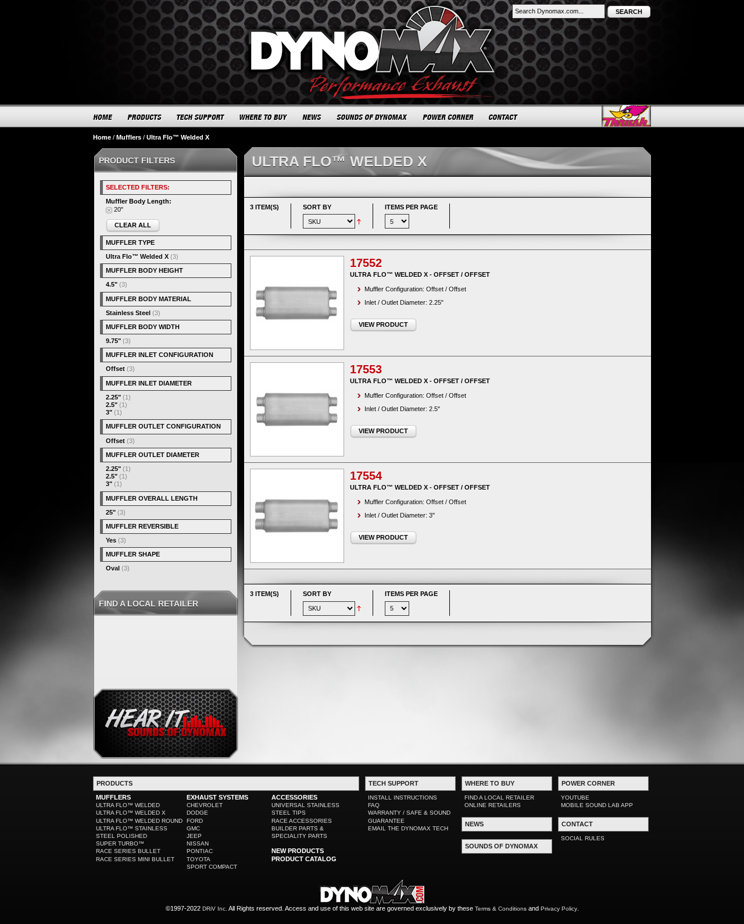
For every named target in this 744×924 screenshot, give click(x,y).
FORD (195, 821)
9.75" (113, 340)
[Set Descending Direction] (359, 220)
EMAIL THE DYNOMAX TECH (408, 828)
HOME (103, 116)
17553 (366, 369)
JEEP (194, 836)
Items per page (411, 207)
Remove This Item (109, 210)
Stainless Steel (128, 312)
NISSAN (198, 843)
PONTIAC (200, 851)
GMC (193, 828)
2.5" (111, 404)
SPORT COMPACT (212, 867)
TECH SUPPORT (201, 116)
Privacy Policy (559, 908)
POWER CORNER (448, 116)
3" (109, 412)
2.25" (113, 397)
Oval (113, 568)
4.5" (111, 284)
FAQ (374, 805)
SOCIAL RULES (582, 838)
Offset (115, 368)
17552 (366, 262)
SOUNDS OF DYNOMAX (372, 116)
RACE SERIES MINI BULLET (135, 859)
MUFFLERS (113, 797)
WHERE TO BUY (263, 116)
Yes (111, 540)
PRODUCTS (144, 116)
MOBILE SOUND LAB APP (597, 805)
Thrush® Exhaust (626, 116)
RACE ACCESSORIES (301, 821)
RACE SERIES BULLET (128, 851)
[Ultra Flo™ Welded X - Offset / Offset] (297, 303)
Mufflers (128, 137)
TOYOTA (198, 859)
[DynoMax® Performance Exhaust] (372, 8)
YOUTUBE (575, 797)
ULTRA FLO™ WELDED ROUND (139, 821)
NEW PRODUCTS (297, 850)
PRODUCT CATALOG (304, 858)
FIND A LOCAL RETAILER (499, 797)
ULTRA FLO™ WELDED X (131, 812)
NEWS (312, 116)
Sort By (317, 207)
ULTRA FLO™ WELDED (128, 805)
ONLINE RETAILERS (492, 805)
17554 (366, 475)
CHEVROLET (205, 805)
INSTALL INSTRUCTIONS (402, 797)
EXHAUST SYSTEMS (217, 797)
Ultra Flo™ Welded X (137, 256)
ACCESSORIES (294, 797)
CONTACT (503, 116)
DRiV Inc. (214, 908)
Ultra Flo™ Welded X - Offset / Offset (420, 274)
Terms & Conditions (501, 908)
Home (102, 137)
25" (111, 512)
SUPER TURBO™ (120, 843)
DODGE (197, 812)
